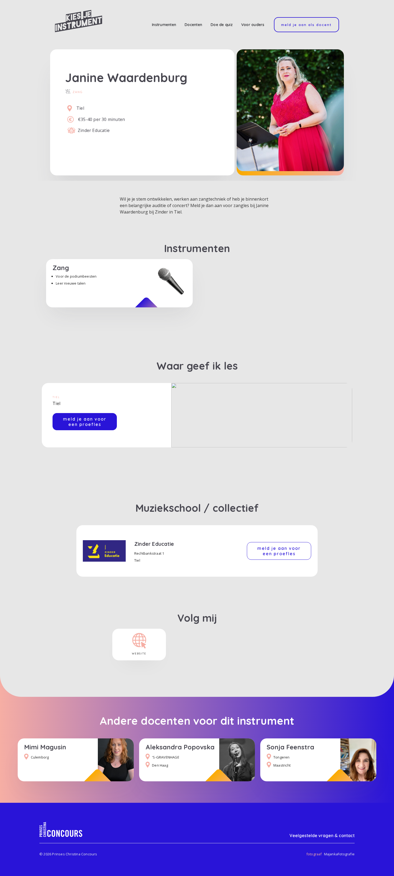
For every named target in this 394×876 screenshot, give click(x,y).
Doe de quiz (222, 24)
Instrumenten (164, 24)
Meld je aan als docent (306, 25)
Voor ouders (253, 24)
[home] (78, 21)
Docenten (193, 24)
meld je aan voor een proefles (84, 421)
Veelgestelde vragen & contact (322, 835)
